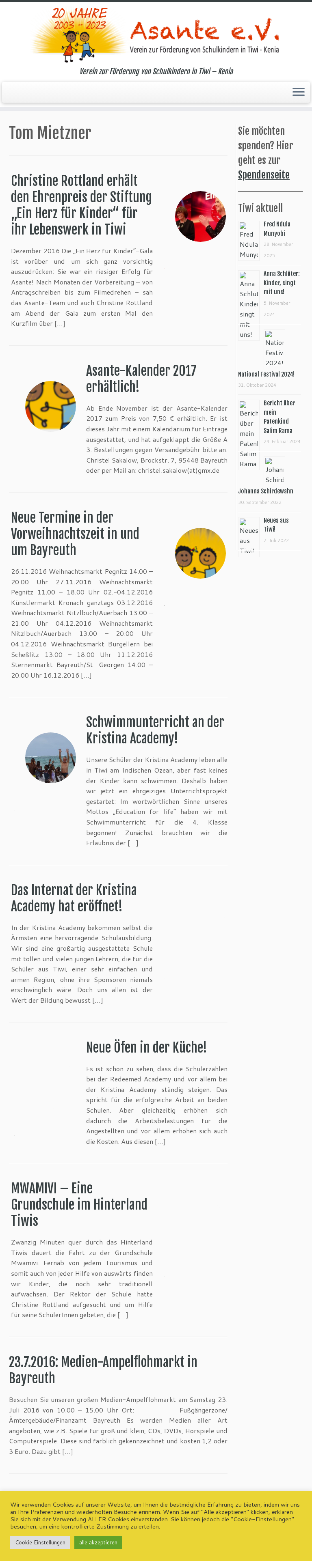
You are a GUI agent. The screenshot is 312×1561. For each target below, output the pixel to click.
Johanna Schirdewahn (265, 491)
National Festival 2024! (266, 374)
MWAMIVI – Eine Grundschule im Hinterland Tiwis (79, 1204)
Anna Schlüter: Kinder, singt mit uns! (282, 283)
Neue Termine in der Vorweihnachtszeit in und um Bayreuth (75, 534)
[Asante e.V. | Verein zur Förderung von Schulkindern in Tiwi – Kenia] (156, 34)
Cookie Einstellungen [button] (40, 1542)
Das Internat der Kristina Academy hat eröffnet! (74, 898)
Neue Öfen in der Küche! (146, 1048)
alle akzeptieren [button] (98, 1542)
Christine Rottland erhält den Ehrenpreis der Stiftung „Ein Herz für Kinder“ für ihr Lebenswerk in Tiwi (81, 205)
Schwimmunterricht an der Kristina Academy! (155, 730)
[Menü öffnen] (298, 92)
